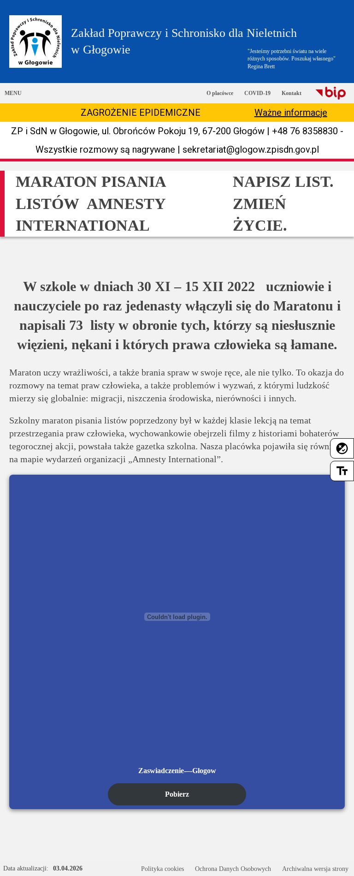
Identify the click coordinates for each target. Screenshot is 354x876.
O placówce (219, 93)
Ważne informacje (290, 112)
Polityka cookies (162, 868)
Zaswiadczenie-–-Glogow (177, 771)
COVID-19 (257, 93)
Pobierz (177, 794)
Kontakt (291, 93)
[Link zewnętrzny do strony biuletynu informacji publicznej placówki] (330, 93)
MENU (13, 93)
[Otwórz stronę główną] (35, 41)
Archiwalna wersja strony (315, 868)
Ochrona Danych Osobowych (233, 868)
